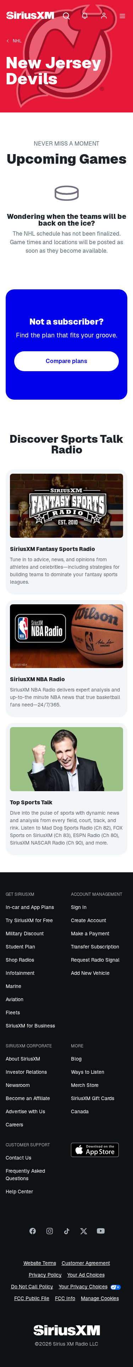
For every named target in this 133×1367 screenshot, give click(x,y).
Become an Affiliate (28, 1098)
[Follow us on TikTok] (66, 1233)
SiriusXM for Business (30, 1025)
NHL (17, 41)
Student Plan (20, 946)
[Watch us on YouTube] (100, 1233)
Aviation (14, 999)
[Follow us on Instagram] (49, 1233)
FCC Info (65, 1298)
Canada (80, 1111)
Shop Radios (20, 960)
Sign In (79, 907)
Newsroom (18, 1085)
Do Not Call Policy (32, 1287)
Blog (76, 1059)
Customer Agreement (86, 1263)
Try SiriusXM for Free (29, 920)
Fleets (13, 1012)
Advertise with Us (25, 1111)
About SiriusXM (23, 1059)
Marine (13, 986)
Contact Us (18, 1158)
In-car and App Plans (30, 907)
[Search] (66, 16)
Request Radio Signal (95, 960)
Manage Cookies (100, 1298)
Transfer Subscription (95, 946)
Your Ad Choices (86, 1275)
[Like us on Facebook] (32, 1233)
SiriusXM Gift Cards (92, 1098)
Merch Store (85, 1085)
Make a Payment (90, 933)
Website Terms (39, 1263)
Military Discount (25, 933)
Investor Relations (26, 1072)
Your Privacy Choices (83, 1286)
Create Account (88, 920)
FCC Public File (31, 1298)
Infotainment (20, 973)
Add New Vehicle (90, 973)
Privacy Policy (45, 1275)
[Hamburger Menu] (122, 16)
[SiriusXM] (30, 16)
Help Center (19, 1191)
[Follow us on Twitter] (83, 1233)
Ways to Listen (87, 1072)
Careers (14, 1124)
